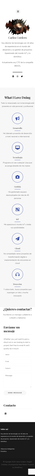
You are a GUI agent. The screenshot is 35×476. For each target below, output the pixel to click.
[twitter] (22, 76)
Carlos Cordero (21, 462)
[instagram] (17, 76)
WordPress (18, 467)
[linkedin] (13, 76)
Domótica (4, 451)
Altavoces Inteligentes (8, 449)
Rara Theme (23, 465)
